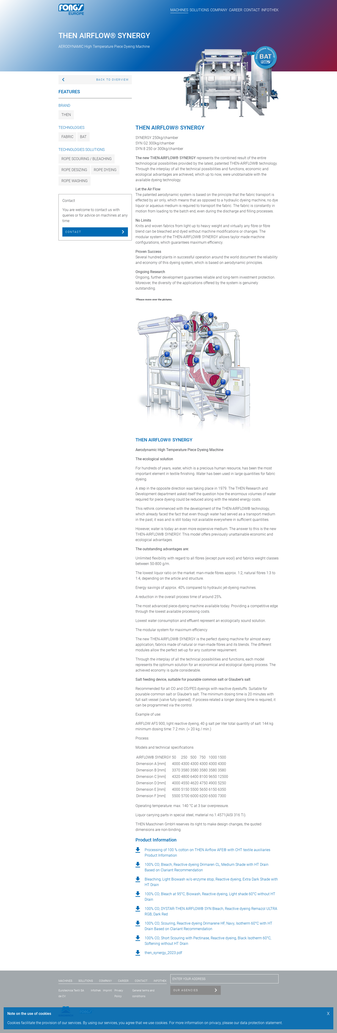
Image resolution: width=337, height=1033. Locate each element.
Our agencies (185, 990)
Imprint (107, 990)
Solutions (199, 10)
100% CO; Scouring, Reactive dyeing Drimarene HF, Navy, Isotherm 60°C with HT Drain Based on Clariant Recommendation (208, 926)
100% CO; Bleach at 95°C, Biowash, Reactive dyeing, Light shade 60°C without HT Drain (210, 897)
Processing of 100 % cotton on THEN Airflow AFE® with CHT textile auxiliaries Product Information (207, 853)
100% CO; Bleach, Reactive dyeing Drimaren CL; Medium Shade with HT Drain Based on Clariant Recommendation (206, 867)
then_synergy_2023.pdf (163, 953)
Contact (252, 10)
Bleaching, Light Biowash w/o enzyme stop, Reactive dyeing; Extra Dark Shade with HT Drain (211, 882)
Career (235, 10)
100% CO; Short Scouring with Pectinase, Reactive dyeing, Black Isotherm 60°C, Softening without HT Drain (208, 941)
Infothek (270, 10)
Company (218, 10)
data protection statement (261, 1023)
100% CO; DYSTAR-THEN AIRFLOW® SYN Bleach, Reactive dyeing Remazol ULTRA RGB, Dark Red (211, 911)
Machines (179, 10)
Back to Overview (112, 79)
